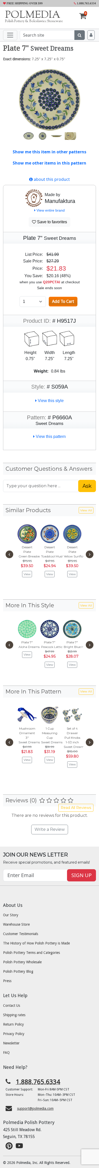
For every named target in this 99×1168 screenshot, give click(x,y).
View (27, 574)
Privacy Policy (13, 1034)
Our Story (10, 915)
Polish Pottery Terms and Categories (31, 953)
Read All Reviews (76, 807)
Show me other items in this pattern (49, 163)
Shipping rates (14, 1015)
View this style (50, 400)
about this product (51, 179)
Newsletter (11, 1043)
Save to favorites (51, 222)
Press (7, 981)
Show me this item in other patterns (49, 152)
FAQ (6, 1053)
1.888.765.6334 (86, 3)
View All (86, 510)
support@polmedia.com (35, 1108)
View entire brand (50, 210)
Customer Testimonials (20, 934)
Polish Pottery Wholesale (22, 962)
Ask (87, 486)
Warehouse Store (16, 924)
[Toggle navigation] (10, 35)
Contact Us (11, 1005)
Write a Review (50, 829)
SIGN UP (81, 875)
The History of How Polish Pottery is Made (36, 943)
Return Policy (13, 1024)
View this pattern (50, 436)
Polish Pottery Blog (18, 971)
